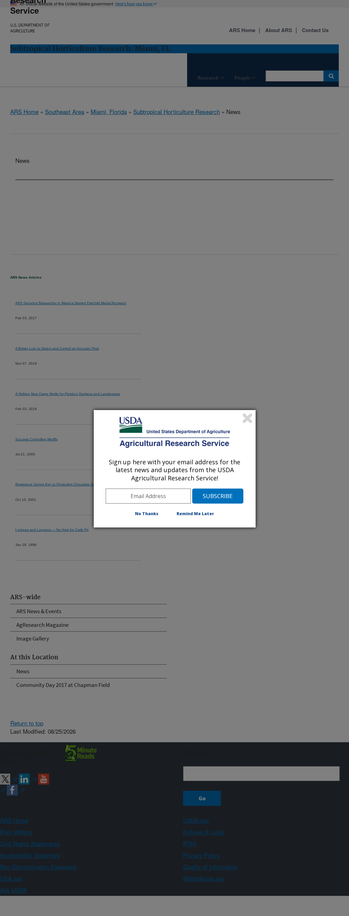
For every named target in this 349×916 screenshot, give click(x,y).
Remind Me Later (195, 514)
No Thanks (146, 514)
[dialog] (175, 468)
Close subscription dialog (247, 418)
